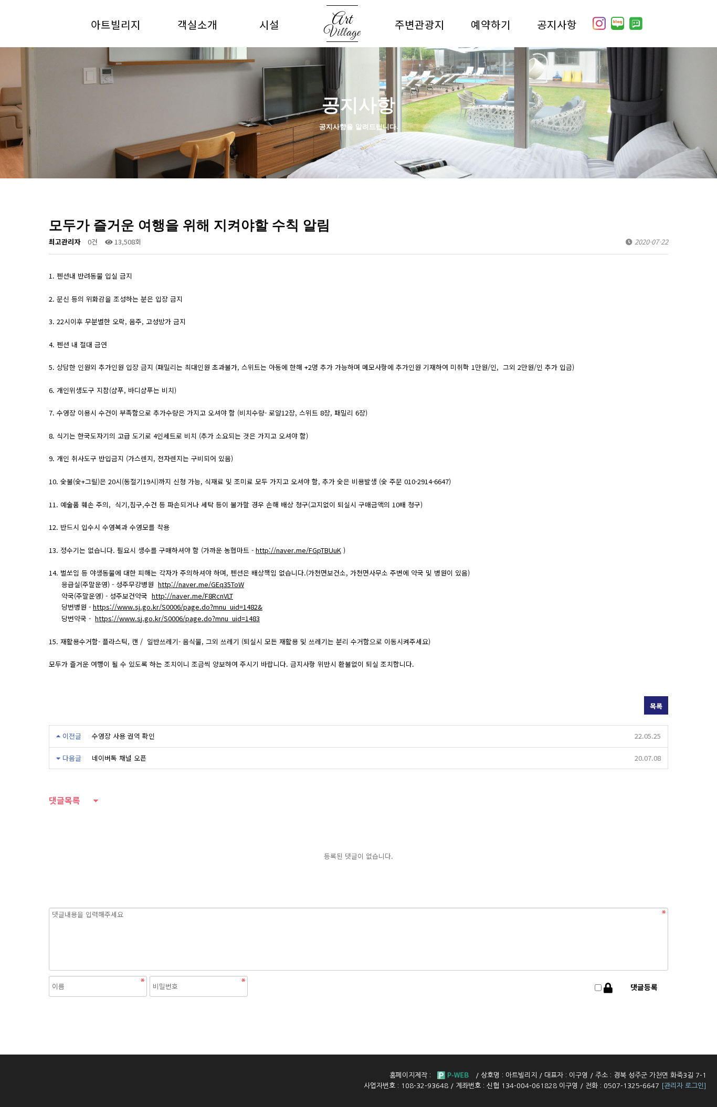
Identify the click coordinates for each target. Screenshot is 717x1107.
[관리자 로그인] (684, 1085)
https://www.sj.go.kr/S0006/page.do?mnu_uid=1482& (177, 607)
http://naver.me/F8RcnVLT (192, 596)
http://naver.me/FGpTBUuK (298, 550)
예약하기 (491, 24)
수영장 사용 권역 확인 (123, 736)
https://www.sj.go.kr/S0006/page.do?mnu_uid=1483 (177, 618)
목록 (656, 706)
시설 (269, 24)
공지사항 (557, 24)
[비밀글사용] (608, 987)
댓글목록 (64, 800)
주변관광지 (420, 24)
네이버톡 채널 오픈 (119, 758)
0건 (93, 242)
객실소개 (197, 24)
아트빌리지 (116, 24)
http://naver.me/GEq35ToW (201, 584)
